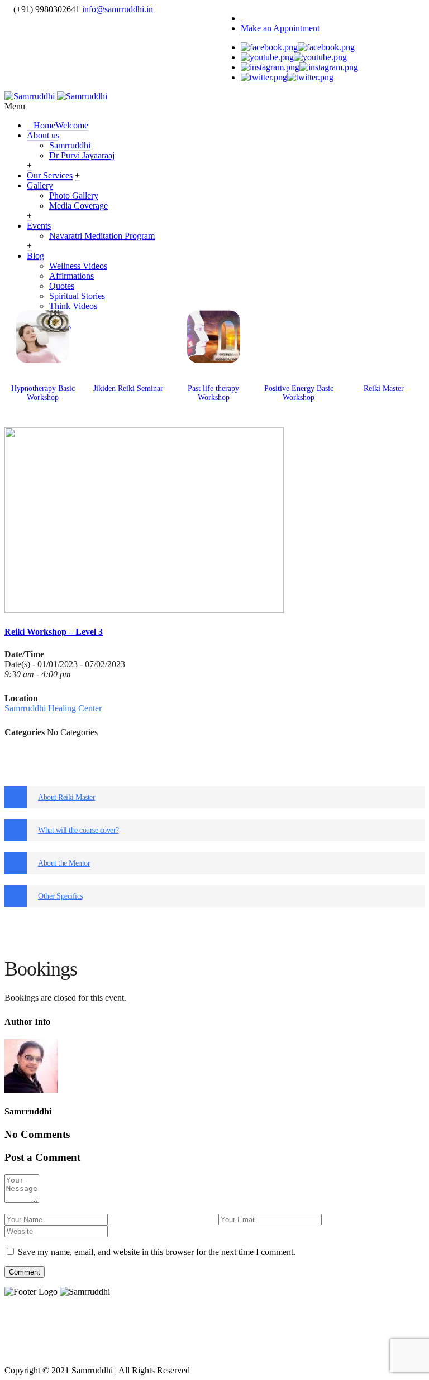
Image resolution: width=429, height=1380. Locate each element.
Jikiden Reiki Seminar (128, 388)
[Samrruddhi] (55, 96)
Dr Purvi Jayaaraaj (82, 155)
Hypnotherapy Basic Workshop (43, 393)
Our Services (50, 175)
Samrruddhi (69, 145)
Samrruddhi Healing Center (53, 708)
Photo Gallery (73, 195)
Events (39, 225)
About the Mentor (64, 863)
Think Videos (73, 306)
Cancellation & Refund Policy (310, 1329)
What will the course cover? (78, 830)
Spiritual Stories (77, 296)
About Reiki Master (66, 797)
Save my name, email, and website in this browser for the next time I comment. (156, 1252)
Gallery (40, 185)
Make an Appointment (280, 28)
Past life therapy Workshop (213, 393)
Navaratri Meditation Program (102, 235)
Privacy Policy (78, 1329)
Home (61, 125)
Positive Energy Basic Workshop (298, 393)
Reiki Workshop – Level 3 (53, 631)
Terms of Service (173, 1329)
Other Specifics (60, 896)
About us (43, 135)
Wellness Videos (78, 266)
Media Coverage (78, 205)
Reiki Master (384, 388)
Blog (35, 255)
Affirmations (71, 276)
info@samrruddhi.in (117, 9)
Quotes (61, 286)
